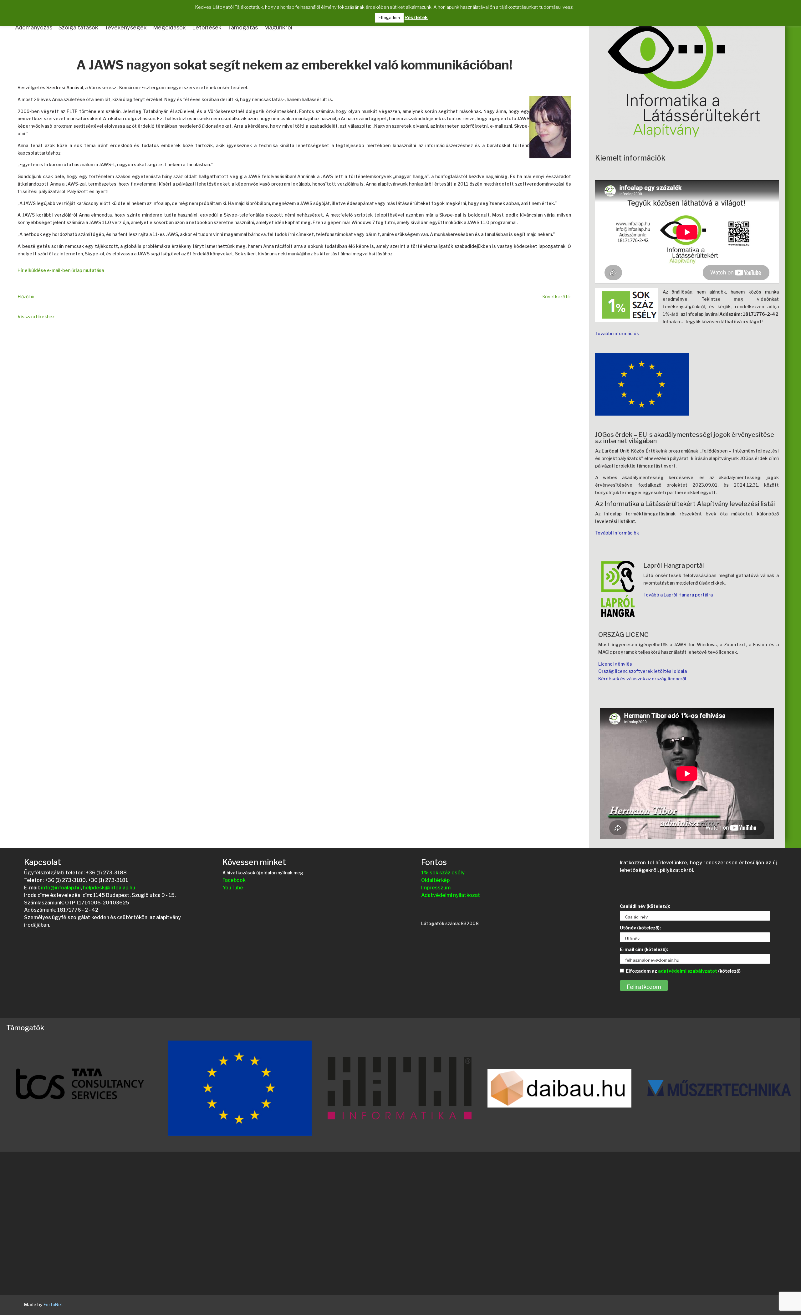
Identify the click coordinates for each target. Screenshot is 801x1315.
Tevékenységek (126, 27)
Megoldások (169, 27)
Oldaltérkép (435, 880)
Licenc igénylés (615, 664)
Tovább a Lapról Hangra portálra (678, 594)
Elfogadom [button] (389, 17)
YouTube (232, 888)
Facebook (234, 880)
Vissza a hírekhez (36, 316)
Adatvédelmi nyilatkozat (450, 895)
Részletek (416, 17)
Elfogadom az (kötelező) (683, 971)
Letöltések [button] (207, 27)
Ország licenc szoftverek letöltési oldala (642, 671)
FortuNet (53, 1304)
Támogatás (243, 27)
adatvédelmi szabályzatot (687, 971)
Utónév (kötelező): (640, 927)
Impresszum (436, 888)
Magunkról (278, 27)
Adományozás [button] (33, 27)
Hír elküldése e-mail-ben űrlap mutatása (61, 270)
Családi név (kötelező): (645, 906)
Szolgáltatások (78, 27)
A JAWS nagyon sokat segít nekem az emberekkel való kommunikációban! (294, 66)
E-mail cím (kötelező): (644, 949)
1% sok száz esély (443, 873)
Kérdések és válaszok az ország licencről (642, 678)
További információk (617, 333)
